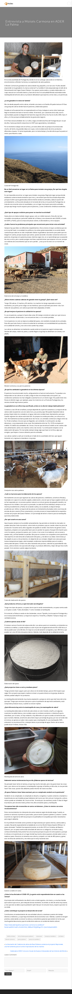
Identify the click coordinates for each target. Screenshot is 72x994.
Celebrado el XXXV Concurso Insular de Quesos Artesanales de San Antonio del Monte (38, 951)
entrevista (39, 936)
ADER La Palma (11, 936)
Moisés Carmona (10, 939)
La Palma (61, 936)
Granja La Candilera (50, 936)
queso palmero (22, 939)
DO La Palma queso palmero (25, 936)
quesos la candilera (34, 939)
